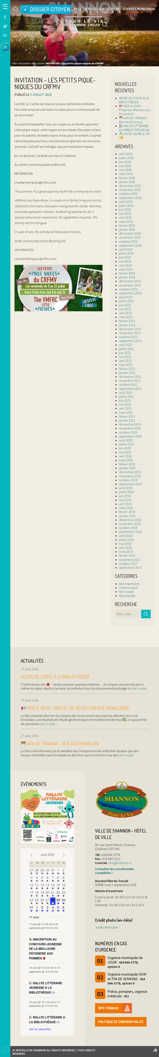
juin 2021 (125, 400)
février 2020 (127, 464)
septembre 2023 (130, 293)
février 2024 (127, 273)
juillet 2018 (126, 540)
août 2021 (125, 392)
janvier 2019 (127, 516)
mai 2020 (125, 452)
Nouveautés (127, 596)
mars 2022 (126, 364)
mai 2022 (125, 357)
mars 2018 (126, 551)
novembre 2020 (130, 428)
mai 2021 (125, 404)
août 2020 (125, 440)
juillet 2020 (126, 444)
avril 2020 (125, 456)
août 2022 (125, 345)
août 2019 (125, 488)
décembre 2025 (130, 186)
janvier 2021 (127, 420)
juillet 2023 (126, 301)
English (94, 25)
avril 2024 (125, 265)
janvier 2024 (127, 277)
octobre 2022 (128, 337)
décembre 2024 (130, 233)
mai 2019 (125, 500)
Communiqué (128, 587)
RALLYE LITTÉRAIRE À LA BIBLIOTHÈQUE (133, 128)
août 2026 (125, 154)
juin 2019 (125, 496)
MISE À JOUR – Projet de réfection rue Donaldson (134, 110)
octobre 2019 (128, 480)
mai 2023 (125, 309)
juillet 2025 (126, 206)
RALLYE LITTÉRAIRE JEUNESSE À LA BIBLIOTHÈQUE (45, 987)
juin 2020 (125, 448)
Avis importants (129, 584)
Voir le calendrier (40, 1029)
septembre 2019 (130, 484)
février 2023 (127, 321)
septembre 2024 (130, 245)
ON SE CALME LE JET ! (134, 136)
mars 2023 (126, 317)
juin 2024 (125, 257)
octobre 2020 (128, 432)
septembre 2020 (130, 436)
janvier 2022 (127, 373)
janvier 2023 (127, 325)
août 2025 (125, 202)
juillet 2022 (126, 349)
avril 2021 (125, 408)
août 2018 (125, 535)
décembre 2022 (130, 329)
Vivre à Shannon (72, 25)
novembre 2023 (130, 285)
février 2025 (127, 225)
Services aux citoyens (102, 9)
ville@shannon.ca (120, 863)
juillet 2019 (126, 492)
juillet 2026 (126, 158)
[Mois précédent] (31, 855)
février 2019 (127, 512)
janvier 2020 (127, 468)
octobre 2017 (128, 563)
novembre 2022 (130, 333)
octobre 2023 (128, 289)
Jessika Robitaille (106, 927)
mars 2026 (126, 174)
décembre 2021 (130, 377)
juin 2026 (125, 162)
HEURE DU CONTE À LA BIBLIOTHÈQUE (133, 100)
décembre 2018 (130, 520)
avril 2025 (125, 217)
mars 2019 (126, 508)
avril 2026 (125, 170)
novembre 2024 (130, 237)
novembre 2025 (130, 190)
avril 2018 (125, 547)
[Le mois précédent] (63, 855)
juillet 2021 (126, 396)
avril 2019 (125, 504)
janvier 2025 (127, 229)
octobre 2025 (128, 194)
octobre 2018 (128, 528)
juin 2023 (125, 305)
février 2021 (127, 416)
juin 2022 (125, 353)
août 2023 (125, 297)
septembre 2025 (130, 198)
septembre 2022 (130, 341)
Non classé (126, 591)
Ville (78, 9)
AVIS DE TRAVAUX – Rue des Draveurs (133, 120)
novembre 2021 (130, 380)
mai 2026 (125, 166)
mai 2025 (125, 213)
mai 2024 (125, 261)
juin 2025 (125, 209)
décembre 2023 (130, 281)
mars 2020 (126, 460)
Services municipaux (139, 9)
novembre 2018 (130, 524)
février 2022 (127, 369)
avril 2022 (125, 361)
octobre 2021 (128, 384)
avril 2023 (125, 313)
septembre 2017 (130, 567)
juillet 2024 (126, 253)
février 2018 (127, 555)
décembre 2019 (130, 472)
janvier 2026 (127, 182)
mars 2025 (126, 221)
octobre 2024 (128, 241)
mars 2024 (126, 269)
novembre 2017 (130, 560)
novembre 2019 (130, 476)
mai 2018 (125, 544)
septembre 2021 (130, 389)
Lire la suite (139, 688)
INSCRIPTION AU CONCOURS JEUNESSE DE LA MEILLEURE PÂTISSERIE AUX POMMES (45, 948)
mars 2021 (126, 412)
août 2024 (125, 249)
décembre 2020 (130, 424)
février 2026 (127, 178)
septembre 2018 (130, 532)
